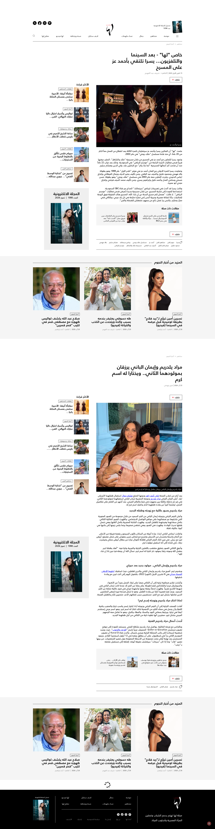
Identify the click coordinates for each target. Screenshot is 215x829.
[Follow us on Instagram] (45, 23)
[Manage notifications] (209, 824)
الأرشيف (69, 819)
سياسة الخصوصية (93, 819)
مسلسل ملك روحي (140, 242)
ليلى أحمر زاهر (152, 495)
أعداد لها (128, 819)
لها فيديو (59, 36)
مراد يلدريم (156, 498)
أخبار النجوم (170, 44)
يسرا (178, 242)
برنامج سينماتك (125, 242)
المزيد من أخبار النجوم (168, 262)
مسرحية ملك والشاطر (134, 245)
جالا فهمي (103, 242)
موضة (166, 36)
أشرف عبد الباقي (150, 245)
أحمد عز (151, 242)
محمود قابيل (175, 245)
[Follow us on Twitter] (35, 23)
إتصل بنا (108, 819)
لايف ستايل (93, 36)
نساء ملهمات (127, 36)
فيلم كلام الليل (163, 245)
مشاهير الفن (160, 242)
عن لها (118, 819)
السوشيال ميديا (152, 686)
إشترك (79, 819)
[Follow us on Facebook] (122, 814)
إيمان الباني (164, 686)
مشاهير (153, 36)
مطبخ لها (45, 36)
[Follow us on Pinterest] (50, 23)
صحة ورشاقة (75, 36)
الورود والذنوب (119, 629)
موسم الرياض (119, 245)
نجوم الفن (170, 242)
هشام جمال (127, 495)
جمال (141, 36)
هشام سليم (113, 242)
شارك (177, 79)
